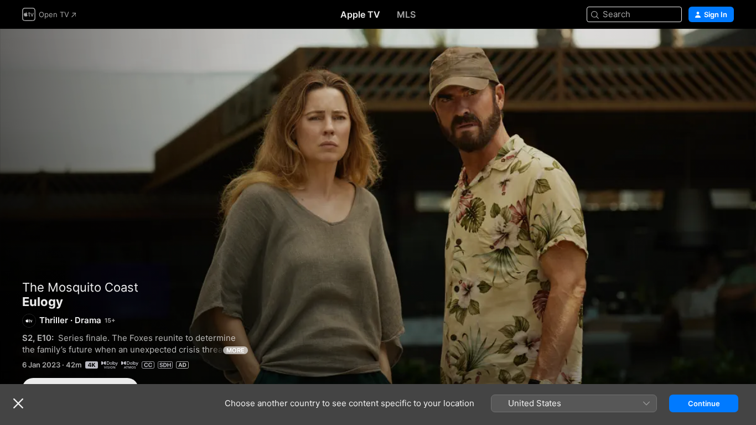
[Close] (18, 403)
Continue (704, 403)
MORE (235, 350)
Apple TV (360, 14)
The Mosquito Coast (80, 287)
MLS (406, 14)
